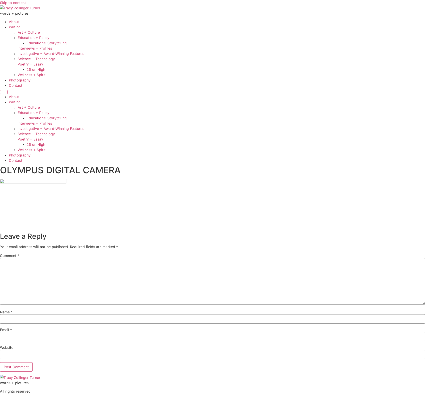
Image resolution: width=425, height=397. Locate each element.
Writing (15, 27)
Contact (15, 85)
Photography (20, 80)
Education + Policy (33, 37)
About (14, 21)
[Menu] (4, 92)
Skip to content (13, 2)
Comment (9, 255)
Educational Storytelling (47, 43)
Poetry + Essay (30, 64)
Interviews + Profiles (35, 48)
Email (6, 329)
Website (6, 347)
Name (6, 312)
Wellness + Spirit (32, 75)
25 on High (36, 69)
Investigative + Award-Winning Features (51, 53)
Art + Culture (29, 32)
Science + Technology (36, 59)
